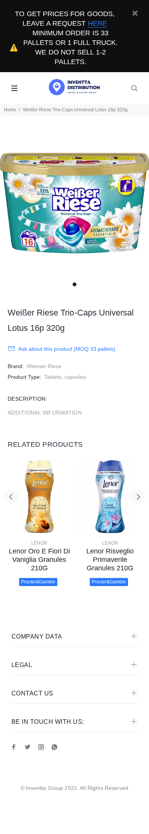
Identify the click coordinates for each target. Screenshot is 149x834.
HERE (97, 23)
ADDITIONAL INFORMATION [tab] (45, 413)
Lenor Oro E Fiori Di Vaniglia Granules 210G (39, 559)
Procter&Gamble (38, 582)
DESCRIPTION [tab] (27, 399)
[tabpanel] (74, 203)
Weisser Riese (44, 366)
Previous (11, 496)
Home (10, 109)
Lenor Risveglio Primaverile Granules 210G (110, 559)
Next (138, 496)
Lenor (39, 543)
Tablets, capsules (65, 377)
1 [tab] (74, 284)
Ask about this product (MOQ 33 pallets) (66, 349)
